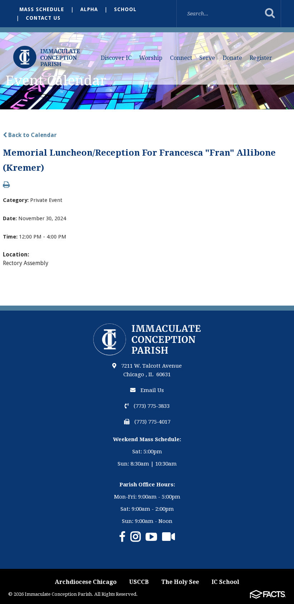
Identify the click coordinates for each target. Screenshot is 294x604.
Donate (232, 58)
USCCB (139, 582)
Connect (181, 58)
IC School (225, 582)
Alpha (89, 9)
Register (261, 58)
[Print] (6, 185)
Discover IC (116, 58)
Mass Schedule (41, 9)
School (125, 9)
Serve (207, 58)
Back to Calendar (32, 135)
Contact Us (43, 18)
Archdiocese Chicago (86, 582)
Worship (150, 58)
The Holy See (180, 582)
